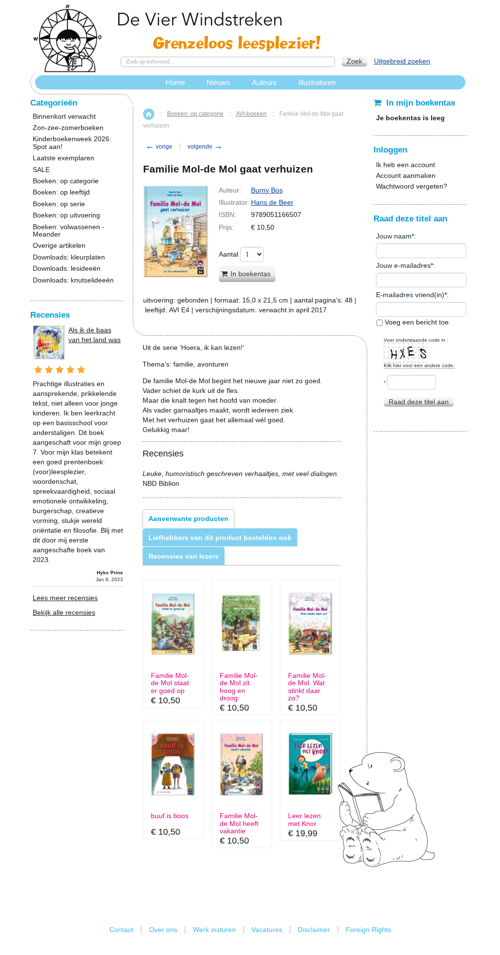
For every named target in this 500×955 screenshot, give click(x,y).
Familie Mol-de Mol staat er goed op (170, 683)
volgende (205, 146)
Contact (121, 929)
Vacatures (266, 929)
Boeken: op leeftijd (61, 192)
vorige (159, 146)
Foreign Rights (368, 929)
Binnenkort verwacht (64, 116)
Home (148, 114)
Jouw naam (394, 236)
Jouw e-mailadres (403, 265)
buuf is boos (169, 816)
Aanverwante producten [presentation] (188, 518)
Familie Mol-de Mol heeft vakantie (239, 823)
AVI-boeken (251, 113)
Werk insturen (214, 929)
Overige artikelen (59, 245)
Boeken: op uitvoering (66, 215)
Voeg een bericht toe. (417, 322)
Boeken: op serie (59, 204)
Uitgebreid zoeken (402, 61)
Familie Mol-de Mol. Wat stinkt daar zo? (307, 687)
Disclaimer (314, 929)
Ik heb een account (405, 165)
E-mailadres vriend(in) (410, 295)
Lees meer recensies (65, 598)
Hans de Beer (272, 202)
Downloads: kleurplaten (69, 257)
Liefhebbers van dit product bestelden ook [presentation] (220, 538)
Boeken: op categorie (195, 113)
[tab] (188, 518)
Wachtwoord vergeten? (411, 186)
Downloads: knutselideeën (73, 280)
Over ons (163, 929)
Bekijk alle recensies (64, 612)
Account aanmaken (406, 175)
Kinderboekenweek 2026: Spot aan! (72, 142)
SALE (41, 170)
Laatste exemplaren (63, 158)
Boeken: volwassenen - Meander (68, 230)
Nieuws (218, 82)
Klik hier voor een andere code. (419, 365)
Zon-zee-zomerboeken (68, 127)
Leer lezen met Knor (304, 819)
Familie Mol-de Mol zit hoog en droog (239, 687)
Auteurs (264, 82)
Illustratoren (316, 82)
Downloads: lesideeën (67, 268)
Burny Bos (267, 190)
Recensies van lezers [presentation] (183, 556)
